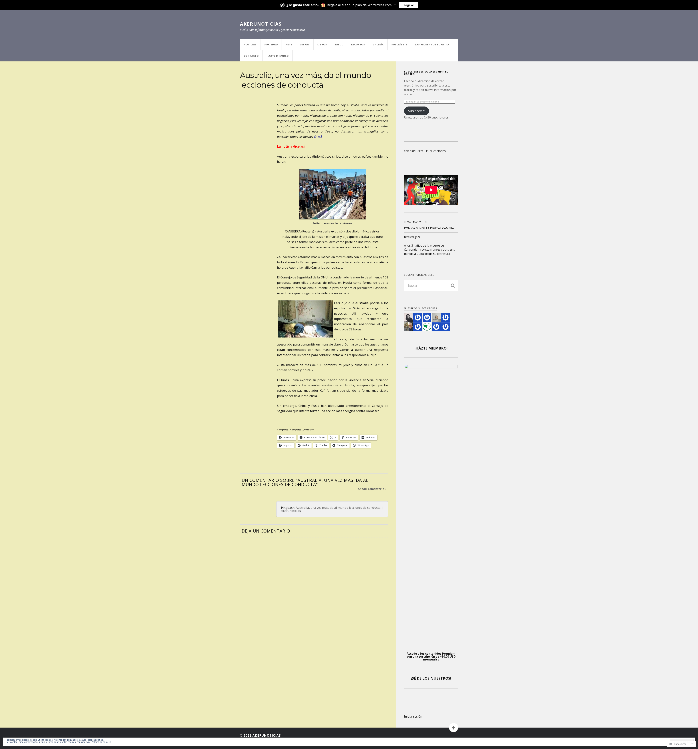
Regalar (409, 5)
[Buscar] (452, 285)
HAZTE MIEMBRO (277, 55)
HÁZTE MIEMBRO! (432, 348)
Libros (322, 44)
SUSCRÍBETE (399, 44)
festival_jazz (412, 237)
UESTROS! (442, 678)
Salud (339, 44)
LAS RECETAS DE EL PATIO (432, 44)
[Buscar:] (431, 285)
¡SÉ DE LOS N (422, 678)
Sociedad (271, 44)
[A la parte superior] (453, 727)
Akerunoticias (261, 24)
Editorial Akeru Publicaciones (425, 151)
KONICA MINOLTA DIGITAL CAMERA (429, 228)
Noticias (250, 44)
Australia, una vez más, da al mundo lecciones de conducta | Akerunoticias (332, 509)
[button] (332, 194)
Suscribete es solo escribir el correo (426, 73)
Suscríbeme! (416, 111)
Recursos (358, 44)
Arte (289, 44)
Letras (305, 44)
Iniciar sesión (413, 716)
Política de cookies (101, 742)
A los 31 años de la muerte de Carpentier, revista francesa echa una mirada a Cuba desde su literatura (429, 250)
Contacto (251, 55)
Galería (378, 44)
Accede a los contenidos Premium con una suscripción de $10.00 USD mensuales (431, 656)
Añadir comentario (371, 489)
